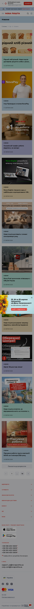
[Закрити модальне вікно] (32, 298)
